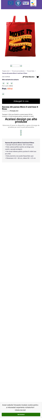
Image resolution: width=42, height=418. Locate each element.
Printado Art (14, 111)
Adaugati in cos (21, 101)
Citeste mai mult (20, 410)
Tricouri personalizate (18, 71)
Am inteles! (21, 414)
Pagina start (6, 71)
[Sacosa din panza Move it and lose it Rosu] (3, 94)
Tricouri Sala (30, 71)
